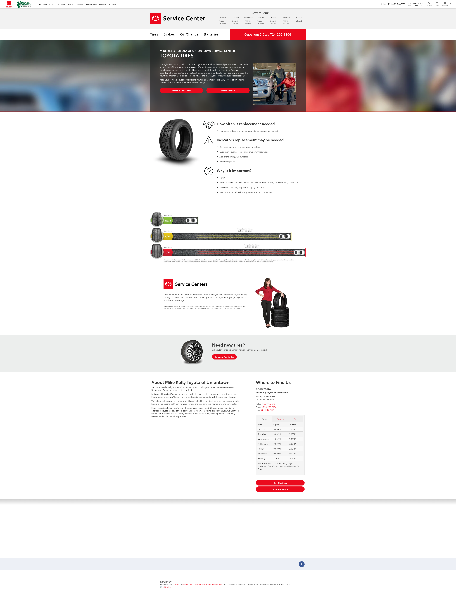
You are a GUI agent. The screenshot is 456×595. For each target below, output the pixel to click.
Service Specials (228, 90)
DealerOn (178, 584)
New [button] (45, 4)
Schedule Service (280, 489)
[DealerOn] (166, 581)
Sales (264, 419)
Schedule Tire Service (181, 90)
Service (280, 419)
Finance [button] (80, 4)
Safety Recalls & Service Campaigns (206, 584)
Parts (296, 419)
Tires (154, 34)
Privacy (191, 584)
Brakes (169, 34)
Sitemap (185, 584)
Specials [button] (71, 4)
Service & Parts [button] (91, 4)
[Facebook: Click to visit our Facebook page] (302, 564)
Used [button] (63, 4)
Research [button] (102, 4)
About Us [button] (112, 4)
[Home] (40, 4)
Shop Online (54, 4)
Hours (221, 584)
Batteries (211, 34)
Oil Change (189, 34)
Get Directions (280, 482)
